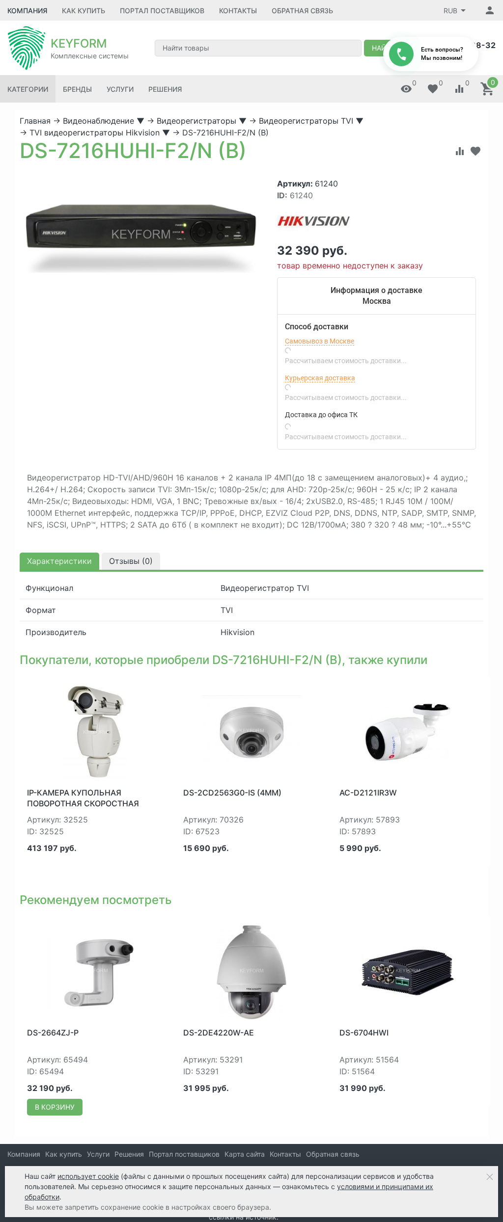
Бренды (77, 89)
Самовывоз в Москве (319, 341)
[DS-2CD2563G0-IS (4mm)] (251, 731)
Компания (27, 10)
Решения (165, 89)
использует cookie (88, 1176)
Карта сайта (244, 1154)
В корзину (55, 1107)
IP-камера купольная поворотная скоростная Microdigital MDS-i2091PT (83, 804)
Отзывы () (131, 561)
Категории (27, 89)
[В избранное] (475, 151)
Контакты (238, 10)
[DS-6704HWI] (408, 971)
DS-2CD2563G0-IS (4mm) (232, 792)
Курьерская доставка (320, 378)
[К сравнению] (460, 151)
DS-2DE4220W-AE (218, 1032)
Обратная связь (302, 10)
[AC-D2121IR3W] (408, 731)
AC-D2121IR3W (368, 792)
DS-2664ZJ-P (53, 1032)
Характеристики (59, 561)
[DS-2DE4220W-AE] (251, 971)
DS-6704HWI (364, 1032)
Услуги (120, 89)
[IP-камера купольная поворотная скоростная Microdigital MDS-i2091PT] (95, 731)
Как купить (83, 10)
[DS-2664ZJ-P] (95, 971)
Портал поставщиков (162, 10)
